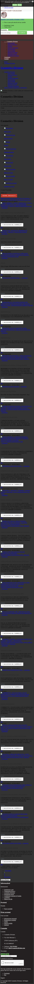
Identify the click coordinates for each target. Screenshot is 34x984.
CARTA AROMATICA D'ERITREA (10, 448)
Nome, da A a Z (9, 195)
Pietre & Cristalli (12, 54)
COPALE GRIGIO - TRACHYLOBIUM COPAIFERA (15, 532)
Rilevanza (4, 198)
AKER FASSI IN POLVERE (8, 238)
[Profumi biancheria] (10, 149)
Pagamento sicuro (9, 894)
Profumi (10, 46)
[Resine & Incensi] (9, 135)
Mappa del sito (8, 899)
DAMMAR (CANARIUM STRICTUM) (11, 650)
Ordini (6, 922)
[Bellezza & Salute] (9, 169)
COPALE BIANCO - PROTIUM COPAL (11, 500)
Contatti (6, 59)
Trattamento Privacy (9, 891)
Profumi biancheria (13, 48)
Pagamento (4, 30)
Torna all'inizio (5, 880)
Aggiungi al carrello (12, 225)
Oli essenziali (11, 49)
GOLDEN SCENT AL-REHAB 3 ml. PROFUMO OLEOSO (16, 823)
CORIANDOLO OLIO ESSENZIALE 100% (12, 593)
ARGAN (3, 263)
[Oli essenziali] (8, 155)
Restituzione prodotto (10, 920)
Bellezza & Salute (13, 52)
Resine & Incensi (12, 44)
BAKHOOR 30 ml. (6, 338)
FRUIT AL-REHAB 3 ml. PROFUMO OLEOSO (13, 736)
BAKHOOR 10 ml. (6, 312)
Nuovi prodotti (8, 909)
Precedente (7, 870)
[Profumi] (7, 142)
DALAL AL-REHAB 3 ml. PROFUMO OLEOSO (14, 619)
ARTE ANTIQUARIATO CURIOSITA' (15, 87)
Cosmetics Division (11, 41)
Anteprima (4, 208)
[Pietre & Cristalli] (9, 176)
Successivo (7, 877)
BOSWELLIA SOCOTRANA (8, 391)
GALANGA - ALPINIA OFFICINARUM (11, 764)
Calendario (7, 57)
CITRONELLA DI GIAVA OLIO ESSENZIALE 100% (15, 471)
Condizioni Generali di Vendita (12, 896)
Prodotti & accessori (13, 55)
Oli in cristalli (11, 51)
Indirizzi (6, 925)
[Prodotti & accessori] (10, 183)
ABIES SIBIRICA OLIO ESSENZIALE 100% (13, 212)
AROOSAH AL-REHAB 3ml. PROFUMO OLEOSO (14, 282)
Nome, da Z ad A (21, 198)
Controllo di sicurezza (7, 958)
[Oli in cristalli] (8, 162)
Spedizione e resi (9, 889)
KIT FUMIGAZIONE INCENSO (9, 848)
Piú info (19, 5)
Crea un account (8, 7)
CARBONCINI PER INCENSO (9, 417)
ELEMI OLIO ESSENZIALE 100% (10, 675)
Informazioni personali (10, 918)
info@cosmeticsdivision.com (17, 948)
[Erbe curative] (8, 128)
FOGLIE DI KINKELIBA (7, 704)
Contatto (4, 928)
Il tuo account (6, 912)
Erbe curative (11, 43)
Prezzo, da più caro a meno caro (21, 200)
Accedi (9, 10)
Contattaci (7, 897)
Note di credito (8, 923)
